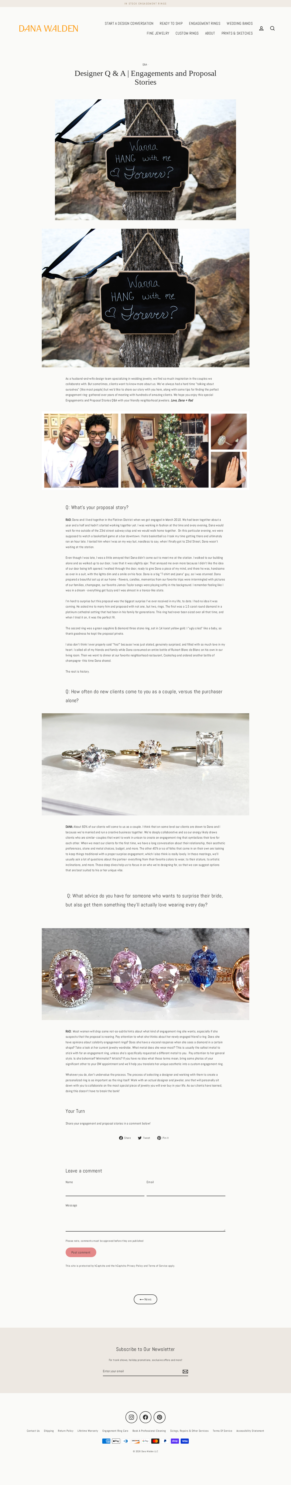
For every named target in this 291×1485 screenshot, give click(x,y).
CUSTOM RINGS (187, 33)
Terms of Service (158, 1266)
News (148, 1299)
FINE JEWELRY (158, 33)
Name (69, 1182)
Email (150, 1182)
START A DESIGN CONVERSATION (129, 23)
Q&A (145, 64)
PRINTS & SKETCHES (237, 33)
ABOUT (210, 33)
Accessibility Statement (250, 1431)
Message (71, 1205)
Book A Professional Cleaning (149, 1431)
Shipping (49, 1431)
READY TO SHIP (171, 23)
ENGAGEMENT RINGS (204, 23)
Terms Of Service (222, 1431)
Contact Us (33, 1431)
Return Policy (65, 1431)
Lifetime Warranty (88, 1431)
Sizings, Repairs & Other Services (189, 1431)
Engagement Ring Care (115, 1431)
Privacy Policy (135, 1266)
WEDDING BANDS (240, 23)
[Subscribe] (184, 1371)
